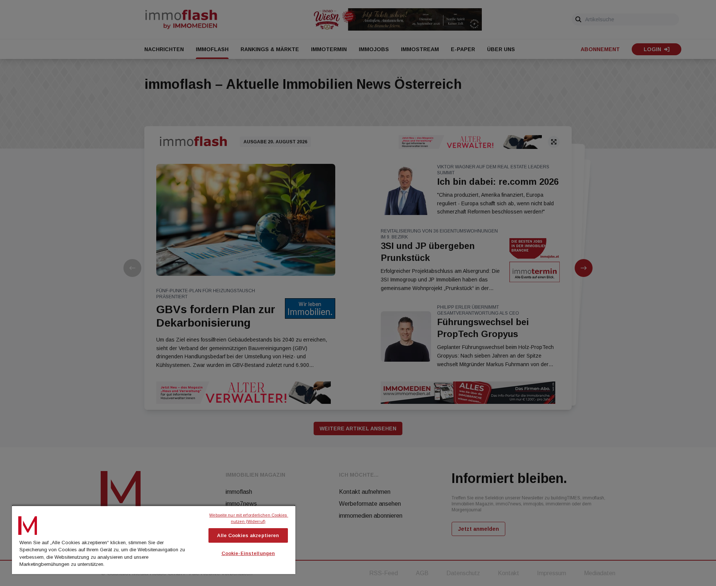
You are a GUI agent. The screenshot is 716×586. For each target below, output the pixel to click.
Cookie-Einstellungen (248, 553)
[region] (153, 539)
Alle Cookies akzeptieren (248, 535)
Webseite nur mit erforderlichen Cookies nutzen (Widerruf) (248, 518)
